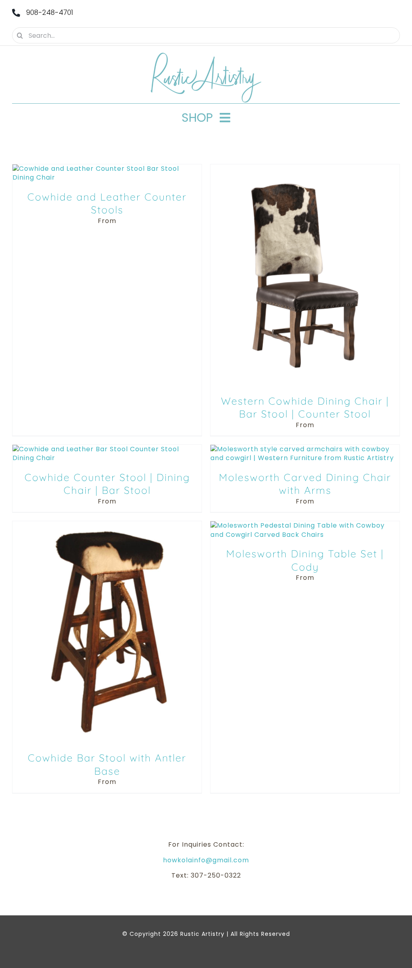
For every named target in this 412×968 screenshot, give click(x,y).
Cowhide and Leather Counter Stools (107, 203)
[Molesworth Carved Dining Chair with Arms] (305, 449)
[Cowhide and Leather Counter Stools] (107, 168)
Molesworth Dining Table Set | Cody (305, 560)
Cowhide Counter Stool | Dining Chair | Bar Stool (107, 484)
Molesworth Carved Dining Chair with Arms (305, 484)
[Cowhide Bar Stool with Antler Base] (107, 525)
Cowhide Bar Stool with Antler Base (107, 764)
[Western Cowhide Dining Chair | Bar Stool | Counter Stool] (305, 168)
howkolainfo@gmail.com (206, 860)
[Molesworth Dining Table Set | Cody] (305, 525)
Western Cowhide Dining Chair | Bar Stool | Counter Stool (305, 407)
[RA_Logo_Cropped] (206, 55)
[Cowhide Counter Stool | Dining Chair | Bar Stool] (107, 449)
